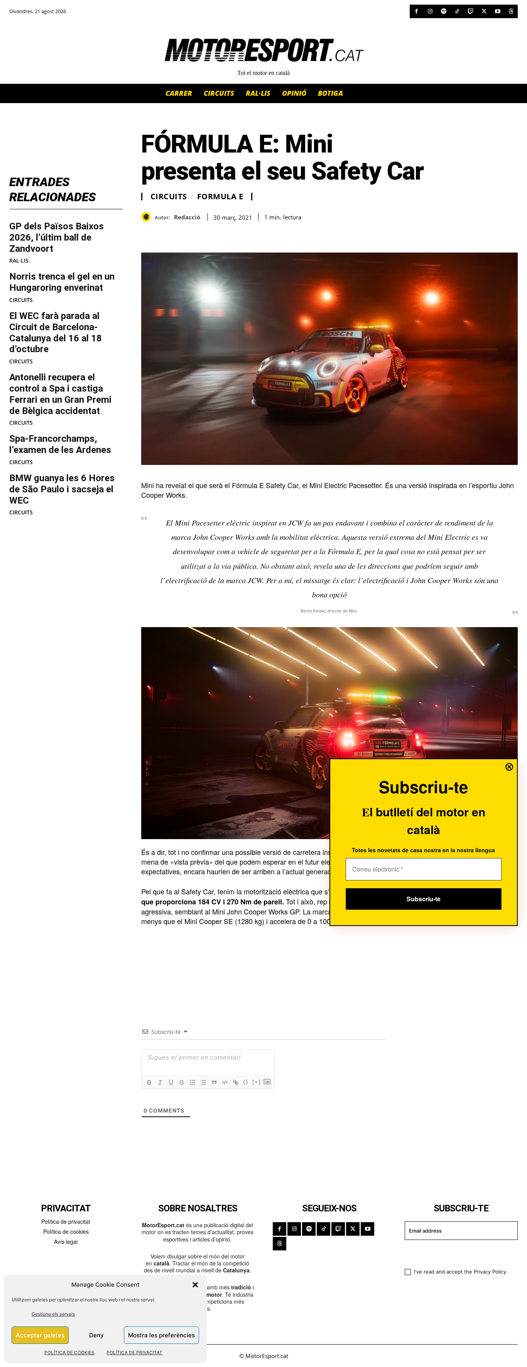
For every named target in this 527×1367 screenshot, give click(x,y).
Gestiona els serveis (53, 1314)
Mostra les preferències (161, 1335)
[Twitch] (470, 11)
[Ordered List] (192, 1082)
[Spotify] (443, 11)
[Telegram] (237, 233)
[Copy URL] (220, 233)
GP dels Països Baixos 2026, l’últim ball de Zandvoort (56, 237)
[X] (484, 11)
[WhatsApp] (166, 233)
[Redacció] (148, 217)
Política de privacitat (65, 1221)
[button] (195, 1285)
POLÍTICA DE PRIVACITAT (134, 1352)
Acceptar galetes (40, 1335)
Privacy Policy (490, 1272)
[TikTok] (457, 11)
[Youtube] (497, 11)
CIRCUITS (21, 300)
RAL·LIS (19, 260)
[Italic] (160, 1082)
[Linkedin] (202, 233)
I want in (456, 1253)
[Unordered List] (203, 1082)
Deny (96, 1335)
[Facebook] (416, 11)
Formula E (220, 196)
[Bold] (149, 1082)
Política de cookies (66, 1231)
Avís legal (66, 1241)
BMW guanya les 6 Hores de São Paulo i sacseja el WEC (62, 489)
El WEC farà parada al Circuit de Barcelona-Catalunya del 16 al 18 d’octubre (55, 332)
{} (245, 1082)
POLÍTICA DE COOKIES (69, 1352)
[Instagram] (430, 11)
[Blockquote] (214, 1082)
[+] (256, 1082)
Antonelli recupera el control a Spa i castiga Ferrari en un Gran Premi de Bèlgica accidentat (60, 394)
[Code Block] (225, 1082)
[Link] (235, 1082)
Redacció (187, 217)
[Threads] (511, 11)
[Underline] (171, 1082)
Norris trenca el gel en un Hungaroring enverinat (62, 282)
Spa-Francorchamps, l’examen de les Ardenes (60, 444)
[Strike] (181, 1082)
